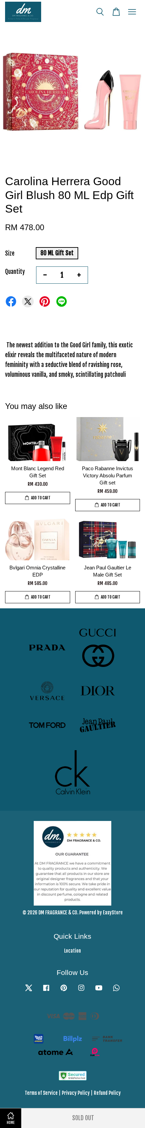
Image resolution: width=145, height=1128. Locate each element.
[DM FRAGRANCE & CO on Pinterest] (63, 991)
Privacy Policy (76, 1093)
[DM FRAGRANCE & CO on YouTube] (99, 991)
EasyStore (113, 912)
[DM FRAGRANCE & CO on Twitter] (28, 991)
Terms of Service (41, 1093)
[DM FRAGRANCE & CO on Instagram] (81, 991)
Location (72, 951)
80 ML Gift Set (57, 253)
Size (9, 253)
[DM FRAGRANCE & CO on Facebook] (46, 991)
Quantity (15, 271)
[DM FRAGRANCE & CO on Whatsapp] (116, 991)
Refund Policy (107, 1093)
